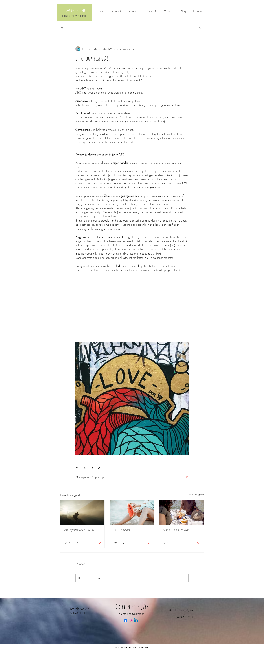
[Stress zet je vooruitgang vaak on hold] (82, 512)
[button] (199, 28)
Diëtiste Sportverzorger (131, 613)
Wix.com (145, 647)
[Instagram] (130, 620)
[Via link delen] (99, 467)
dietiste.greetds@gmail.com (184, 610)
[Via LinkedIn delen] (91, 467)
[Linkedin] (136, 620)
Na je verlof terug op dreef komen (176, 530)
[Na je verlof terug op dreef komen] (182, 512)
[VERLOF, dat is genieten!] (132, 512)
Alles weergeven (196, 494)
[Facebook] (125, 620)
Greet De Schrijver (132, 606)
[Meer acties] (187, 49)
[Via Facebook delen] (76, 467)
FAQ (62, 27)
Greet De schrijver (74, 10)
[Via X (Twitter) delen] (84, 467)
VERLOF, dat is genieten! (123, 530)
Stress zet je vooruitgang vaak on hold (79, 530)
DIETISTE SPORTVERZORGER (73, 16)
